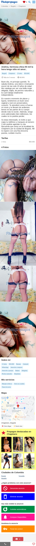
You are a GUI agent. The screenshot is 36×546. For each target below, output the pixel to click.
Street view (18, 426)
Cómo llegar (6, 426)
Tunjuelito (21, 476)
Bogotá (3, 476)
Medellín (4, 478)
